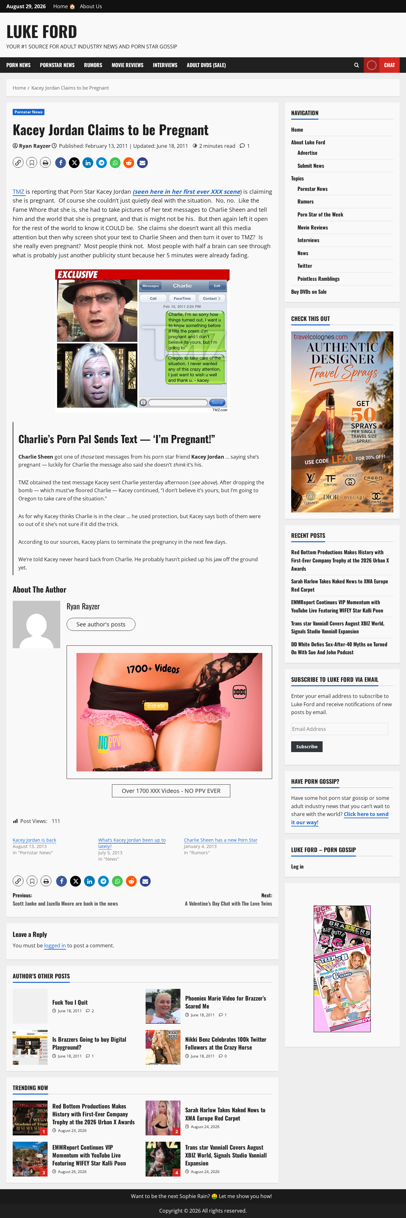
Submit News (311, 165)
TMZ (19, 191)
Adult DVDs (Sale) (206, 65)
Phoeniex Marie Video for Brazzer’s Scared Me (163, 1006)
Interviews (165, 65)
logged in (55, 945)
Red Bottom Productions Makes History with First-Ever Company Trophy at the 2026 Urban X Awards (30, 1118)
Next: (228, 899)
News (303, 253)
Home (297, 129)
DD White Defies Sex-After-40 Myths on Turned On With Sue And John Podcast (339, 648)
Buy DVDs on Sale (309, 291)
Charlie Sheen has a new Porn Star (221, 840)
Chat (389, 64)
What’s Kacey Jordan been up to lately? (132, 843)
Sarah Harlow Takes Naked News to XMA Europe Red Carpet (163, 1118)
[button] (18, 162)
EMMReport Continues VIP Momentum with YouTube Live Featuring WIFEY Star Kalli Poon (30, 1159)
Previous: (65, 899)
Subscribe (307, 747)
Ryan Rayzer (34, 145)
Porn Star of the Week (320, 214)
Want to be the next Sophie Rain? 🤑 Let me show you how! (201, 1196)
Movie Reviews (127, 65)
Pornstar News (57, 65)
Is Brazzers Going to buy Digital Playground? (30, 1047)
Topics (297, 178)
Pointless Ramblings (319, 278)
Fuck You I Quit (30, 1006)
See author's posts (101, 624)
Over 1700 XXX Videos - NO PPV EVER (171, 790)
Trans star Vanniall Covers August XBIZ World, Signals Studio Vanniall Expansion (163, 1159)
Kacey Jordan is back (34, 840)
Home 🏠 (64, 6)
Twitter (305, 265)
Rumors (93, 65)
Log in (297, 866)
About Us (91, 6)
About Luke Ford (308, 142)
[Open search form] (356, 65)
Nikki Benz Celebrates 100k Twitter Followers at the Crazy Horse (163, 1047)
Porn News (18, 65)
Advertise (308, 152)
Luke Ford (41, 30)
